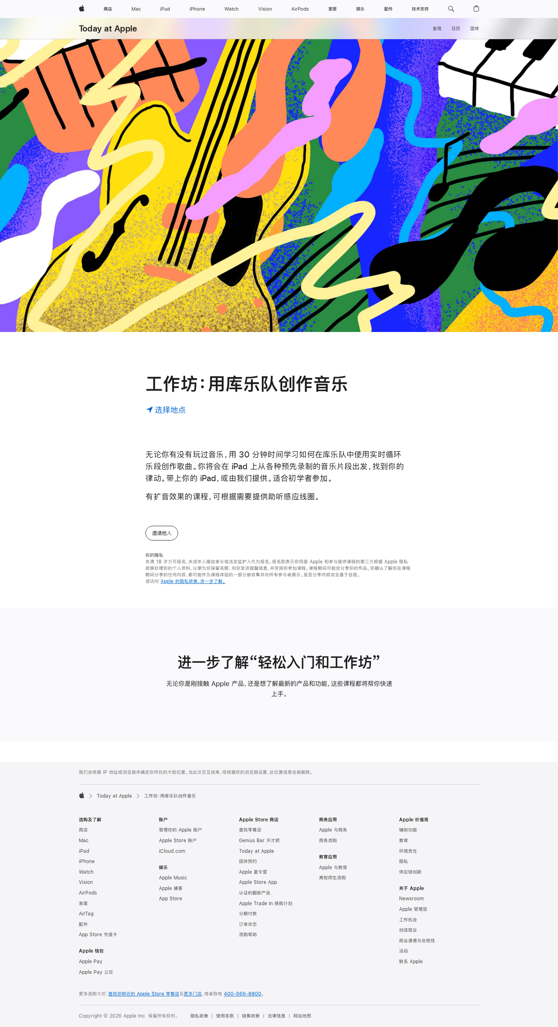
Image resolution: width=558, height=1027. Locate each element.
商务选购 (328, 840)
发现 (437, 28)
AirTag (86, 913)
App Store (170, 898)
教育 (403, 840)
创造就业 (408, 930)
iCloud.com (172, 851)
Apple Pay (91, 961)
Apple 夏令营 (253, 872)
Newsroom (411, 898)
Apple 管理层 (413, 909)
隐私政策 (199, 1016)
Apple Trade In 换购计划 (265, 903)
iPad (84, 851)
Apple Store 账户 (178, 840)
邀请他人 (162, 533)
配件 (83, 924)
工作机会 (408, 919)
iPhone (87, 861)
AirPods (88, 892)
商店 (83, 829)
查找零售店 (250, 829)
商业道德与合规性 (417, 940)
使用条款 (225, 1016)
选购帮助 (248, 934)
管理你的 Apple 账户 (180, 829)
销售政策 (251, 1016)
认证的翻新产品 (254, 892)
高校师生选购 (332, 877)
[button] (451, 9)
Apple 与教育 (333, 867)
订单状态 (248, 924)
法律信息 (277, 1016)
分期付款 (248, 913)
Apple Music (173, 877)
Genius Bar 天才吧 (259, 840)
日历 (455, 28)
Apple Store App (258, 882)
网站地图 (302, 1016)
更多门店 (193, 993)
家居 (83, 903)
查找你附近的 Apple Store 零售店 (143, 993)
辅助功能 (408, 829)
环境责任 (408, 851)
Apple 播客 (171, 888)
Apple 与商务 (333, 829)
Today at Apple (108, 28)
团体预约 (248, 861)
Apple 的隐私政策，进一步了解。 (193, 581)
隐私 (403, 861)
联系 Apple (411, 961)
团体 (474, 28)
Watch (86, 872)
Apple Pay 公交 (96, 972)
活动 (403, 951)
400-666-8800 (242, 993)
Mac (84, 840)
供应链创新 (410, 872)
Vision (86, 882)
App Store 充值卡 (98, 934)
